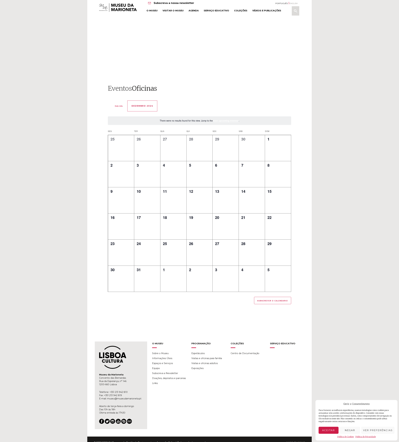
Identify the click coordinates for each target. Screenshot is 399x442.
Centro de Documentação (245, 353)
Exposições (197, 368)
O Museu (152, 10)
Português (281, 3)
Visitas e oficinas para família (206, 358)
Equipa (156, 368)
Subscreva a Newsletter (165, 373)
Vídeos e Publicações (266, 10)
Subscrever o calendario (272, 301)
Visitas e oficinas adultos (204, 363)
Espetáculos (198, 353)
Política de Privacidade (365, 436)
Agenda (194, 10)
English (293, 3)
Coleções (240, 10)
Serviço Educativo (216, 10)
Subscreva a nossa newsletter (174, 3)
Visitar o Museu (173, 10)
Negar (350, 430)
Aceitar (328, 430)
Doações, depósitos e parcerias (169, 378)
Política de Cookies (345, 436)
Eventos (120, 88)
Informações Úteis (162, 358)
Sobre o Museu (160, 353)
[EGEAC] (112, 357)
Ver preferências (378, 430)
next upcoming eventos (226, 120)
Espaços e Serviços (162, 363)
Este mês (119, 106)
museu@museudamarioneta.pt (124, 398)
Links (155, 383)
